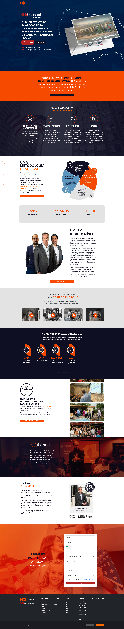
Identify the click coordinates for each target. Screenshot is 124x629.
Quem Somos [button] (82, 3)
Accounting (56, 604)
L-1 (67, 610)
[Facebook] (92, 598)
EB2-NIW (68, 600)
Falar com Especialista (61, 95)
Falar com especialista (61, 149)
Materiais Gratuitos (46, 610)
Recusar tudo (90, 625)
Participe (40, 39)
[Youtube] (103, 598)
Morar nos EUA (57, 600)
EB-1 (67, 604)
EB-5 (67, 612)
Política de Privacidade (83, 579)
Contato (43, 608)
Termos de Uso (90, 579)
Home (48, 3)
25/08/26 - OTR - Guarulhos (83, 600)
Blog (90, 3)
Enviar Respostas (80, 583)
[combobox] (68, 547)
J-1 (66, 602)
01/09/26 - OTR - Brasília (83, 608)
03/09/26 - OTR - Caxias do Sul (83, 611)
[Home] (30, 599)
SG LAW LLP (44, 604)
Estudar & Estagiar (58, 602)
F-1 (67, 608)
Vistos (74, 3)
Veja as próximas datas (31, 421)
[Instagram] (96, 598)
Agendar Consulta (57, 3)
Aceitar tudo (100, 625)
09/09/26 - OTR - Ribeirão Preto (83, 615)
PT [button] (102, 3)
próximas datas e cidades (42, 470)
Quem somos (44, 602)
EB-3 (67, 606)
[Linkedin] (99, 598)
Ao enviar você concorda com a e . (80, 579)
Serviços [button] (67, 3)
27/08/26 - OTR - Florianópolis (83, 604)
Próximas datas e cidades (83, 618)
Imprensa (43, 612)
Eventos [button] (95, 3)
